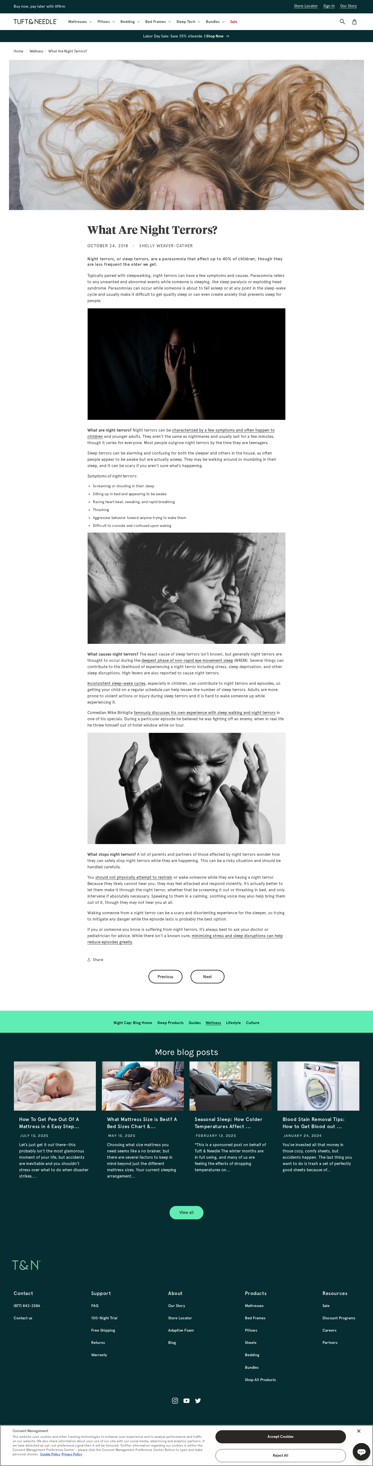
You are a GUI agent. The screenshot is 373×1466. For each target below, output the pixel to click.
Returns (98, 1342)
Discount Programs (338, 1318)
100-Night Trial (104, 1318)
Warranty (99, 1355)
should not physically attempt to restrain (133, 877)
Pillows (251, 1330)
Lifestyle (233, 1022)
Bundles (252, 1367)
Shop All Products (260, 1379)
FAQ (94, 1305)
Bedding (252, 1355)
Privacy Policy (71, 1454)
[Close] (359, 1431)
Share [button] (98, 959)
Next (207, 976)
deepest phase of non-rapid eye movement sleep (187, 660)
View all (186, 1212)
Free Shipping (103, 1330)
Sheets (250, 1342)
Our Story (176, 1305)
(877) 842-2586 (27, 1305)
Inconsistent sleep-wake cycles (116, 683)
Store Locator (180, 1318)
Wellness (36, 51)
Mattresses (254, 1305)
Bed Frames (255, 1318)
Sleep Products (170, 1022)
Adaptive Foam (181, 1330)
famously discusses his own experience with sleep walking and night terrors (205, 712)
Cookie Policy (50, 1454)
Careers (329, 1330)
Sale (326, 1305)
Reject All (280, 1455)
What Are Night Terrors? (67, 51)
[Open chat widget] (361, 1452)
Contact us (23, 1318)
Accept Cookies (281, 1437)
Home (18, 51)
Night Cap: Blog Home (133, 1022)
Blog (172, 1342)
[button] (79, 21)
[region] (186, 1445)
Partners (330, 1342)
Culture (252, 1022)
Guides (195, 1022)
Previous (165, 976)
